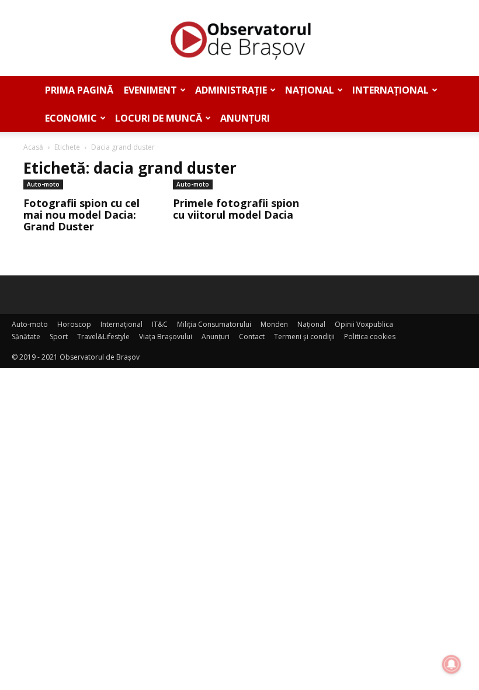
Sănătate (26, 336)
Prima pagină (79, 90)
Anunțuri (245, 118)
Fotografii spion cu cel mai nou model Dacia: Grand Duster (81, 214)
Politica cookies (369, 336)
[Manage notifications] (451, 664)
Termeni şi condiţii (304, 336)
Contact (252, 336)
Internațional (390, 90)
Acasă (33, 147)
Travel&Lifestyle (103, 336)
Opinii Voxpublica (364, 324)
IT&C (160, 324)
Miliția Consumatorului (214, 324)
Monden (274, 324)
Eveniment (150, 90)
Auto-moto (43, 184)
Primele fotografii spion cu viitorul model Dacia (236, 209)
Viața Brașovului (165, 336)
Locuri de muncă (158, 118)
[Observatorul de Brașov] (239, 38)
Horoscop (74, 324)
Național (309, 90)
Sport (59, 336)
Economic (71, 118)
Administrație (231, 90)
